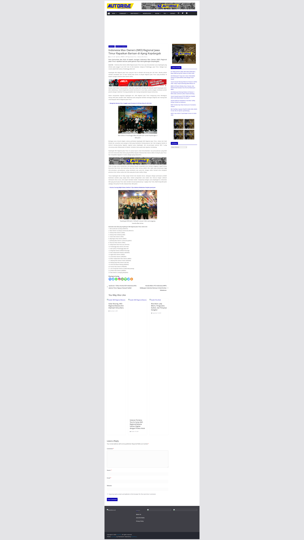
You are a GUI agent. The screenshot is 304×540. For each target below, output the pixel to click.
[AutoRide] (109, 13)
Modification (147, 13)
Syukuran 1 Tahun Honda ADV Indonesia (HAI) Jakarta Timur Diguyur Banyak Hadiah (122, 287)
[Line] (125, 279)
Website (109, 486)
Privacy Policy (140, 521)
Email (109, 478)
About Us (138, 514)
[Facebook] (110, 279)
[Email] (122, 279)
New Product (135, 13)
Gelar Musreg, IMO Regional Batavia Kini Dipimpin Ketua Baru (116, 306)
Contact (172, 13)
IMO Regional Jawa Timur (130, 56)
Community (122, 13)
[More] (131, 279)
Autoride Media (140, 517)
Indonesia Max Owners (142, 56)
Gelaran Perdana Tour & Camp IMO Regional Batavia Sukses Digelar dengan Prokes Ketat (137, 424)
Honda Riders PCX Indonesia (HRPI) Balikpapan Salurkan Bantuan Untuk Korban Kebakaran (153, 288)
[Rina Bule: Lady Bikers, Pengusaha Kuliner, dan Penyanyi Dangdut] (155, 300)
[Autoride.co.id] (111, 510)
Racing (157, 13)
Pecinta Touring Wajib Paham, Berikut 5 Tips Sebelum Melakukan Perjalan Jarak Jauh (132, 187)
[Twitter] (113, 279)
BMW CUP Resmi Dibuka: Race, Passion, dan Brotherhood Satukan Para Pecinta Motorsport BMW (183, 87)
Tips (165, 13)
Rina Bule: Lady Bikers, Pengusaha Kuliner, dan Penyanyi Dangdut (159, 307)
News (113, 13)
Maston (119, 56)
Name (109, 470)
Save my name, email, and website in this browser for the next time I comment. (132, 494)
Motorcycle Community (121, 46)
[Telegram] (128, 279)
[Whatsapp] (116, 279)
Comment (110, 449)
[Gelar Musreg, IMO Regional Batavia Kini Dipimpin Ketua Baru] (116, 300)
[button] (116, 13)
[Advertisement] (152, 32)
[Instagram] (119, 279)
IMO (124, 56)
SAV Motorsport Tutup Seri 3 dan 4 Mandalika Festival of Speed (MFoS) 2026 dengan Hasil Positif (183, 77)
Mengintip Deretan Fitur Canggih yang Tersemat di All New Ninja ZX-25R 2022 (131, 103)
